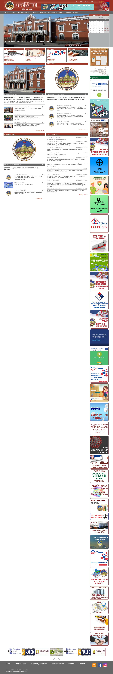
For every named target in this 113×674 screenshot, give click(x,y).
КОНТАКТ (75, 12)
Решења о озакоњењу (9, 60)
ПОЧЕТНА (7, 12)
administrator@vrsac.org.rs (21, 671)
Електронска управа (51, 57)
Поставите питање (73, 59)
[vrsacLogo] (21, 11)
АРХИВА (61, 12)
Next (58, 658)
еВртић (48, 56)
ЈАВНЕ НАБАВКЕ (52, 12)
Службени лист (50, 60)
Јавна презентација (8, 57)
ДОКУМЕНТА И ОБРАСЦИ (39, 12)
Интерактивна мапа (73, 60)
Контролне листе (51, 59)
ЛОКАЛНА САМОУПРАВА (24, 12)
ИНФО (13, 12)
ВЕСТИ (8, 664)
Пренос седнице (72, 56)
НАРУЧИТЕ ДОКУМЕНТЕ (39, 664)
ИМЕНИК (71, 664)
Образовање (28, 60)
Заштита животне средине (31, 57)
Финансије (28, 59)
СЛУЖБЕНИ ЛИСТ (58, 664)
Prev (54, 658)
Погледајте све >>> (40, 130)
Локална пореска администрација (33, 56)
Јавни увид (6, 56)
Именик (70, 57)
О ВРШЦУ (68, 12)
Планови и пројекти (8, 59)
